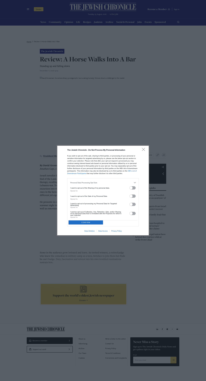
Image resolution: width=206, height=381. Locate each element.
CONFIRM (85, 222)
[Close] (144, 150)
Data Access (103, 231)
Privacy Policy (116, 231)
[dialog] (103, 190)
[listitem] (103, 182)
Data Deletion (89, 231)
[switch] (132, 187)
